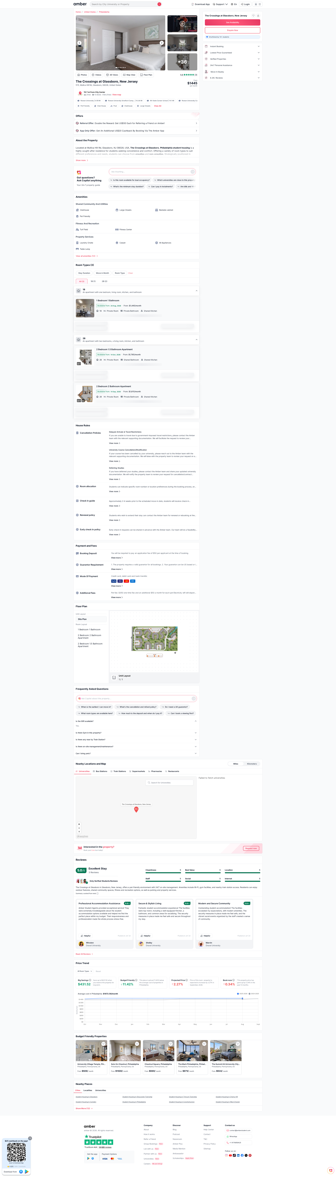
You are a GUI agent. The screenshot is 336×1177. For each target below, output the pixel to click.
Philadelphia (104, 12)
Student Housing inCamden (86, 1102)
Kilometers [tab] (252, 764)
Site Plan (82, 619)
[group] (154, 641)
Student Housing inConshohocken (182, 1102)
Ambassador (178, 1153)
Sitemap (207, 1149)
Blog (175, 1129)
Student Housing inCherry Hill (227, 1097)
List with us (148, 1149)
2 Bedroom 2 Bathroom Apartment (89, 636)
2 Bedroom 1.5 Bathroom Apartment (90, 645)
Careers (147, 1164)
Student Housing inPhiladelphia (134, 1102)
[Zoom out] (79, 828)
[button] (30, 1138)
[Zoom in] (79, 824)
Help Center (209, 1129)
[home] (80, 4)
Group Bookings (150, 1144)
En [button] (235, 4)
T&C (205, 1139)
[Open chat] (331, 1172)
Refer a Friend (150, 1139)
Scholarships (178, 1158)
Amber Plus (177, 1144)
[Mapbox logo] (82, 836)
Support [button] (220, 4)
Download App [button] (202, 4)
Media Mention (179, 1149)
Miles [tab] (235, 764)
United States (90, 12)
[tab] (82, 771)
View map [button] (116, 94)
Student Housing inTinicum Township (183, 1097)
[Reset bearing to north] (79, 832)
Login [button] (247, 4)
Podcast (176, 1134)
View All (157, 106)
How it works (149, 1134)
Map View (131, 75)
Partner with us (150, 1154)
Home (78, 12)
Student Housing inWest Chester (228, 1102)
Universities (149, 1159)
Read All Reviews (83, 954)
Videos (98, 75)
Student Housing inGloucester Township (137, 1097)
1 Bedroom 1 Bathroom (89, 629)
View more (116, 558)
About (146, 1129)
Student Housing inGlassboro (86, 1097)
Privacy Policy (210, 1144)
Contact (207, 1134)
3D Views (114, 75)
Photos (84, 75)
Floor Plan (148, 75)
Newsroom (177, 1139)
